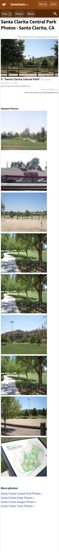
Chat (6, 13)
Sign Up (43, 4)
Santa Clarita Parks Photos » (17, 498)
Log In (53, 4)
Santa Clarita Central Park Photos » (21, 493)
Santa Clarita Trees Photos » (17, 506)
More (31, 13)
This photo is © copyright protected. (37, 37)
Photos (19, 13)
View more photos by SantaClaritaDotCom (41, 92)
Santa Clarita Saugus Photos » (19, 502)
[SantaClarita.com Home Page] (19, 4)
